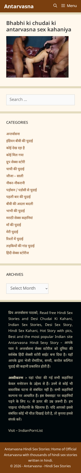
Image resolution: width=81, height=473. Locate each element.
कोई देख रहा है (15, 148)
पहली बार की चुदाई (18, 197)
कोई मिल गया (14, 155)
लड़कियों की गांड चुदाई (20, 246)
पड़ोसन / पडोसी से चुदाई (21, 190)
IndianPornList (30, 431)
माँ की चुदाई (13, 225)
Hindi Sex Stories (57, 466)
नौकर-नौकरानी (15, 183)
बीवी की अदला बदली (19, 204)
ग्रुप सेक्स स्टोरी (15, 162)
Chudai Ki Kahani (56, 319)
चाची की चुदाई (15, 169)
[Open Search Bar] (55, 6)
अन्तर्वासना (13, 134)
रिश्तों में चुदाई (14, 239)
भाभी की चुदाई (15, 211)
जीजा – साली (14, 176)
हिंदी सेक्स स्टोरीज (17, 253)
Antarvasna (19, 6)
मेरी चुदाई (12, 232)
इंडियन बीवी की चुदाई (19, 141)
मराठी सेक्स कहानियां (19, 218)
